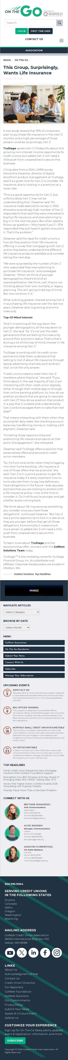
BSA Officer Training (26, 706)
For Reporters (14, 985)
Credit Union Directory (20, 981)
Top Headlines (43, 574)
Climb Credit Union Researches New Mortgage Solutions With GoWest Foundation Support (30, 770)
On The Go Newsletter (17, 647)
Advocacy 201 (21, 688)
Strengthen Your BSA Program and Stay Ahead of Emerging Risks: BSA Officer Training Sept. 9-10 (31, 776)
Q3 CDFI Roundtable (25, 746)
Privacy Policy (14, 1003)
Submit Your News (15, 654)
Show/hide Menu (61, 41)
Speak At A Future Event (21, 1011)
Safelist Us (11, 1016)
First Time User (40, 31)
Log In (21, 31)
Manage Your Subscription (19, 674)
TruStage (9, 148)
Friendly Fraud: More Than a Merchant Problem (30, 788)
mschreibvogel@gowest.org (36, 859)
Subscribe (10, 667)
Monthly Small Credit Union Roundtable (39, 726)
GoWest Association (15, 641)
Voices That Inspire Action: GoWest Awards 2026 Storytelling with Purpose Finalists (30, 783)
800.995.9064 (14, 882)
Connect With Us (14, 661)
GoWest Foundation (18, 989)
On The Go (21, 60)
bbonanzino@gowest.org (34, 817)
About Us (11, 968)
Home (7, 60)
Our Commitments (17, 998)
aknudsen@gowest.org (34, 838)
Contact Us (34, 39)
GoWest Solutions (24, 574)
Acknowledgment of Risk (21, 972)
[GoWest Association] (34, 16)
